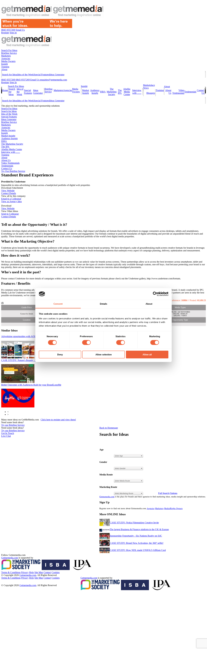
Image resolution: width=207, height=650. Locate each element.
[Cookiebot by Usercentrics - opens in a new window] (155, 294)
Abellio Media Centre (126, 92)
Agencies (5, 58)
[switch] (86, 342)
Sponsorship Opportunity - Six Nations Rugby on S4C (136, 535)
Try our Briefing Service (13, 425)
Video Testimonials (178, 91)
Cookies (56, 572)
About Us (6, 160)
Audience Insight (94, 91)
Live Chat (6, 436)
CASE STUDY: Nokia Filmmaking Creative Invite (134, 522)
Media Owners (8, 61)
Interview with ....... (136, 91)
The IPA (120, 91)
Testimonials (190, 91)
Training (5, 66)
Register (5, 82)
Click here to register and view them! (58, 419)
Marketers (6, 56)
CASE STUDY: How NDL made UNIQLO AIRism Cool (138, 550)
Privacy (24, 572)
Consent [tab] (58, 304)
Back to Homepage (108, 428)
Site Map (38, 572)
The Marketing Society (112, 92)
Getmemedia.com (106, 496)
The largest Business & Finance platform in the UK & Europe (139, 529)
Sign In (13, 82)
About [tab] (149, 304)
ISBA (103, 91)
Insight (4, 64)
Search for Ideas (9, 74)
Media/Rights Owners (173, 508)
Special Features (41, 74)
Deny (60, 354)
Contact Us (6, 168)
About (4, 69)
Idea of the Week (25, 74)
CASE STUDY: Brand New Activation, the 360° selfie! (136, 543)
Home (5, 90)
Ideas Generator (56, 74)
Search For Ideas (9, 50)
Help (31, 572)
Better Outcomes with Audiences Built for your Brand (31, 385)
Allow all (147, 354)
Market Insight (85, 91)
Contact (47, 572)
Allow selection (103, 354)
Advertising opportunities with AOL (21, 336)
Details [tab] (103, 304)
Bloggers (150, 93)
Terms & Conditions (11, 572)
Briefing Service (9, 53)
